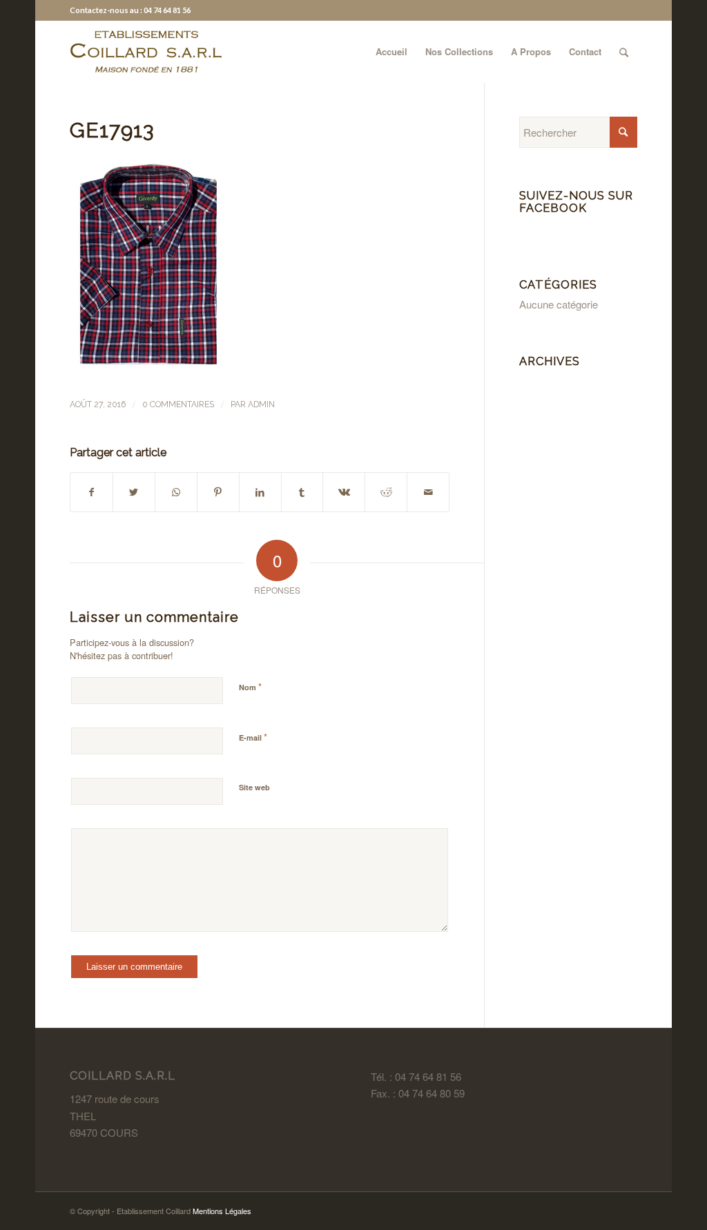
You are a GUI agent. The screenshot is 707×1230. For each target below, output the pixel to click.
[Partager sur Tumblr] (302, 492)
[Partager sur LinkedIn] (260, 492)
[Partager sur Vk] (344, 492)
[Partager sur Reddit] (386, 492)
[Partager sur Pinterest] (218, 492)
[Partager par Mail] (428, 492)
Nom (250, 686)
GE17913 (112, 130)
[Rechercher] (623, 52)
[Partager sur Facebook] (91, 492)
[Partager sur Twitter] (134, 492)
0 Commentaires (178, 404)
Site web (254, 787)
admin (261, 404)
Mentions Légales (222, 1210)
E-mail (253, 736)
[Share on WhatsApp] (176, 492)
